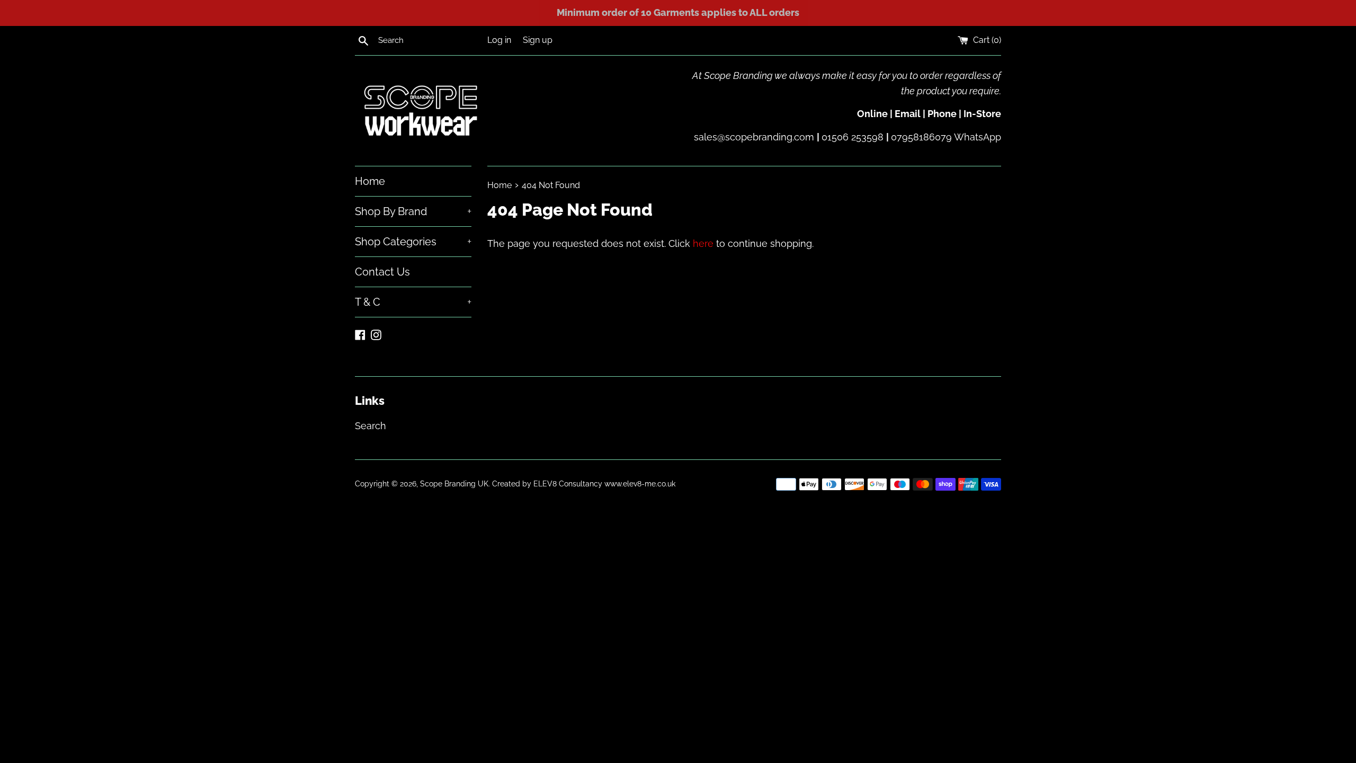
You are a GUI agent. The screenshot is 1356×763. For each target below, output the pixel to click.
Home (370, 181)
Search (370, 425)
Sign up (537, 40)
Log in (499, 40)
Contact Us (382, 271)
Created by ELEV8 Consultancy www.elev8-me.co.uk (583, 483)
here (703, 243)
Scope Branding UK (454, 483)
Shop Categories (413, 241)
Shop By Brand (413, 211)
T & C (413, 302)
